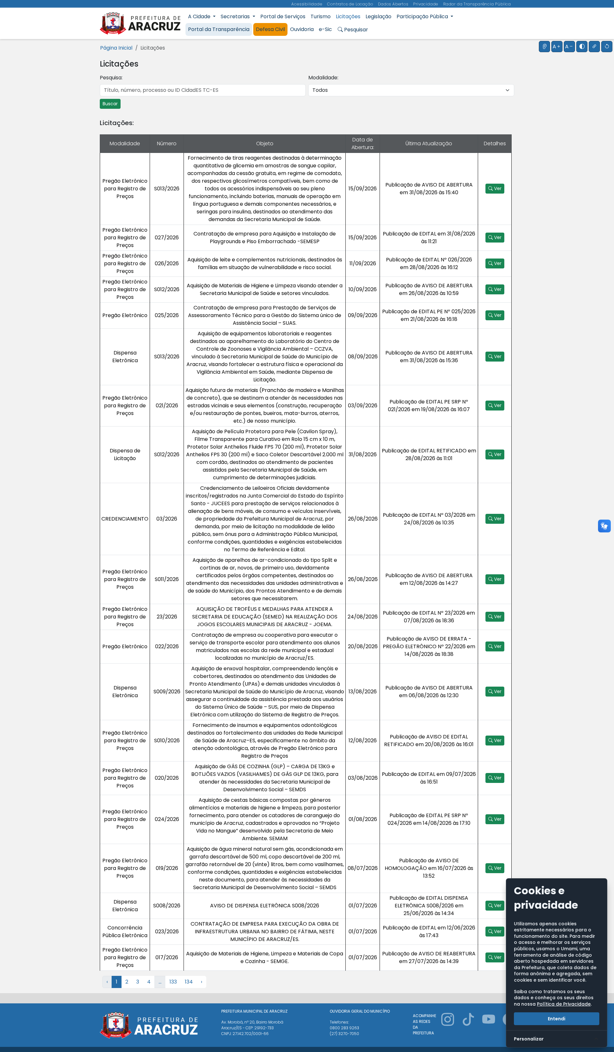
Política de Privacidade (564, 1004)
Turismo (321, 16)
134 (189, 981)
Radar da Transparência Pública (477, 4)
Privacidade (426, 4)
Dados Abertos (393, 4)
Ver (497, 188)
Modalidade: (323, 77)
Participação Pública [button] (423, 16)
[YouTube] (488, 1027)
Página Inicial (116, 48)
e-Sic (325, 29)
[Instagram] (447, 1027)
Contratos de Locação (350, 4)
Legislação (378, 16)
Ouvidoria (302, 29)
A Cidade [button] (200, 16)
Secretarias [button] (236, 16)
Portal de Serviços (282, 16)
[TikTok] (468, 1027)
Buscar (110, 103)
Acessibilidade (307, 4)
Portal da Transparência (218, 29)
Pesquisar (355, 29)
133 (173, 981)
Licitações (348, 16)
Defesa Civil (270, 29)
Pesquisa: (111, 77)
